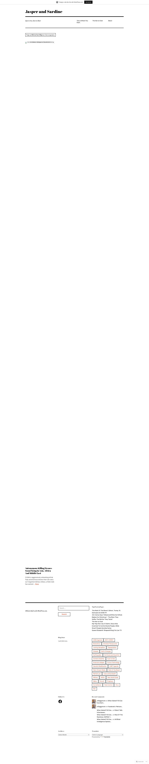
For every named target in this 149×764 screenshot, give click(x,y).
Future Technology (113, 662)
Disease (95, 651)
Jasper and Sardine (43, 11)
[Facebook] (60, 701)
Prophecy (110, 681)
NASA (103, 677)
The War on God (97, 21)
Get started (88, 2)
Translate (106, 737)
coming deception (99, 647)
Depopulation (112, 647)
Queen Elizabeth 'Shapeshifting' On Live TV (107, 630)
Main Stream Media (99, 670)
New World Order (113, 677)
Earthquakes (97, 655)
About (110, 21)
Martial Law (97, 674)
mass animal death (110, 674)
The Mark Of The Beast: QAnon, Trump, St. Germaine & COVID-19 (106, 612)
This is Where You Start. (82, 21)
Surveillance (97, 685)
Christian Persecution (110, 644)
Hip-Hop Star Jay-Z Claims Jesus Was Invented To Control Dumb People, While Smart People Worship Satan (105, 626)
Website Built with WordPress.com (36, 611)
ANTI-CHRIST (109, 640)
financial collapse (98, 662)
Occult (102, 681)
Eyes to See (111, 659)
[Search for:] (73, 608)
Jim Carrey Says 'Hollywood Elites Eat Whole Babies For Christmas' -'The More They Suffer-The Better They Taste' (107, 617)
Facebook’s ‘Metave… (115, 706)
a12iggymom (101, 701)
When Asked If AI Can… (104, 710)
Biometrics (96, 644)
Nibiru (95, 681)
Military (95, 677)
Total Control (108, 685)
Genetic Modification (100, 666)
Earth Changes (106, 651)
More (37, 584)
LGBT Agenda (114, 666)
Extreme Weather (98, 659)
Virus (117, 685)
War (94, 689)
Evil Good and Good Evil (111, 655)
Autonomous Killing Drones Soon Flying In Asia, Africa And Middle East (38, 571)
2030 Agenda (97, 640)
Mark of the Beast (114, 670)
